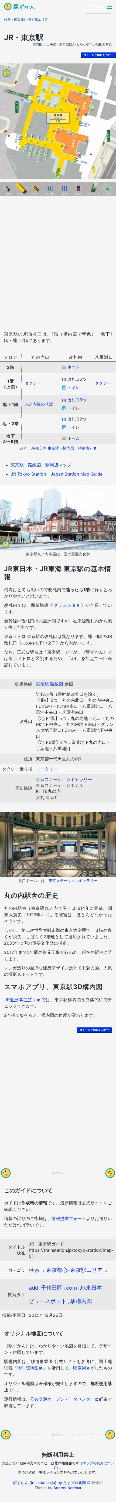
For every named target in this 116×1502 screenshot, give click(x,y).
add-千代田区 (45, 1288)
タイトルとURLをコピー (98, 54)
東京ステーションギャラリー (64, 779)
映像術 (79, 1368)
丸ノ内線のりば (39, 403)
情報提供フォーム (69, 1218)
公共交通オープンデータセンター (62, 1399)
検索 (7, 19)
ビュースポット (48, 1301)
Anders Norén (65, 1487)
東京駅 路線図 (49, 684)
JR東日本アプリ (20, 999)
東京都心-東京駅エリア (31, 19)
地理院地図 (28, 1368)
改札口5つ (76, 399)
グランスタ (65, 605)
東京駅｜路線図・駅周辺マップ (41, 465)
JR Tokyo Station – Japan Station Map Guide (57, 474)
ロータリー (46, 769)
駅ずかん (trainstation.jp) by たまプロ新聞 (49, 1482)
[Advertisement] (58, 265)
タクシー (33, 383)
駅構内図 (81, 1301)
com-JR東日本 (84, 1288)
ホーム (73, 366)
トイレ (73, 387)
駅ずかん (24, 6)
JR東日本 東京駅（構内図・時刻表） (62, 448)
